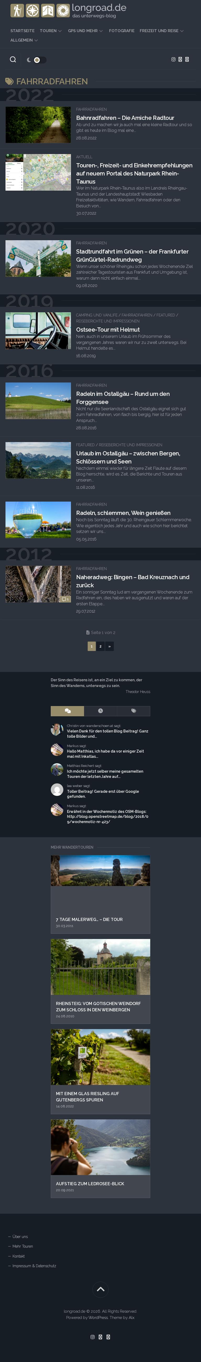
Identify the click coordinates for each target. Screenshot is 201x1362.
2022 (29, 94)
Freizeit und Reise (159, 30)
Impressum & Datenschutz (34, 1266)
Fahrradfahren (91, 109)
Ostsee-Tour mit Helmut (107, 329)
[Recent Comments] (67, 711)
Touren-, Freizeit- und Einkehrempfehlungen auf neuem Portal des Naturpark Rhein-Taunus (134, 173)
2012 (28, 554)
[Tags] (133, 711)
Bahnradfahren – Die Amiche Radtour (125, 117)
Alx (131, 1317)
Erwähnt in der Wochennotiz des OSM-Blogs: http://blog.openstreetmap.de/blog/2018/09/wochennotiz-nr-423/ (107, 816)
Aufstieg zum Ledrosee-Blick (90, 1183)
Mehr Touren (23, 1246)
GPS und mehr (83, 30)
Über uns (20, 1237)
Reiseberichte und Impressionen (107, 321)
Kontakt (19, 1256)
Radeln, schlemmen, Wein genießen (123, 512)
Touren (48, 30)
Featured (166, 315)
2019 (29, 300)
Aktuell (84, 157)
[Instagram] (173, 59)
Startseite (22, 30)
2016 (29, 370)
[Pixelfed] (187, 59)
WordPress (98, 1317)
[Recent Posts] (100, 711)
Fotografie (122, 30)
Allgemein (21, 40)
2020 (30, 228)
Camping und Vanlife (97, 315)
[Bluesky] (180, 59)
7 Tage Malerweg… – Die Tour (89, 919)
